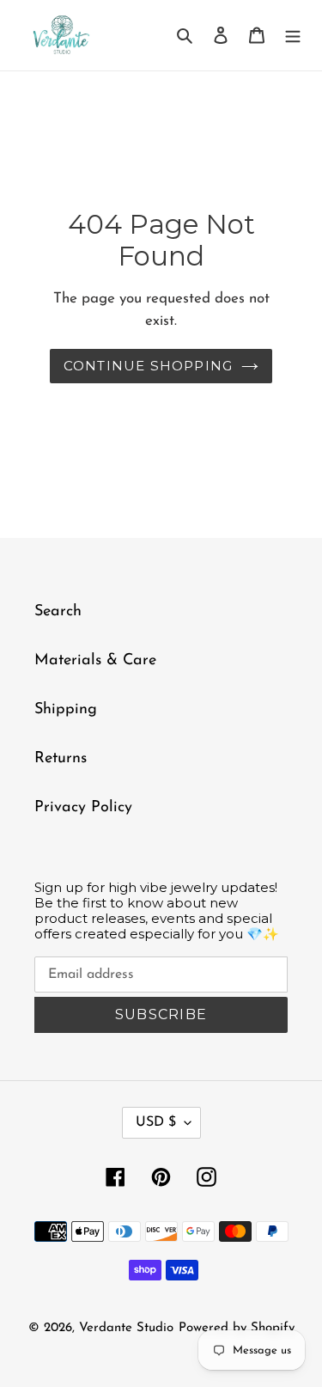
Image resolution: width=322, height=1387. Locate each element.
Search (58, 612)
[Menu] (293, 35)
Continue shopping (149, 365)
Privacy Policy (83, 808)
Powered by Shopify (237, 1328)
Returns (60, 759)
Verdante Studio (126, 1328)
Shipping (65, 710)
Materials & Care (95, 661)
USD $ (156, 1122)
